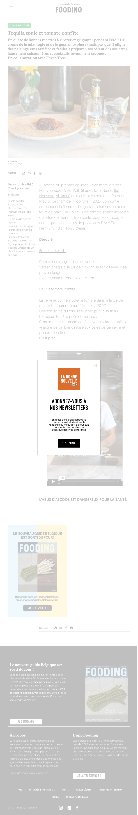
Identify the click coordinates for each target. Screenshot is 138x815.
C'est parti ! (69, 443)
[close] (95, 365)
